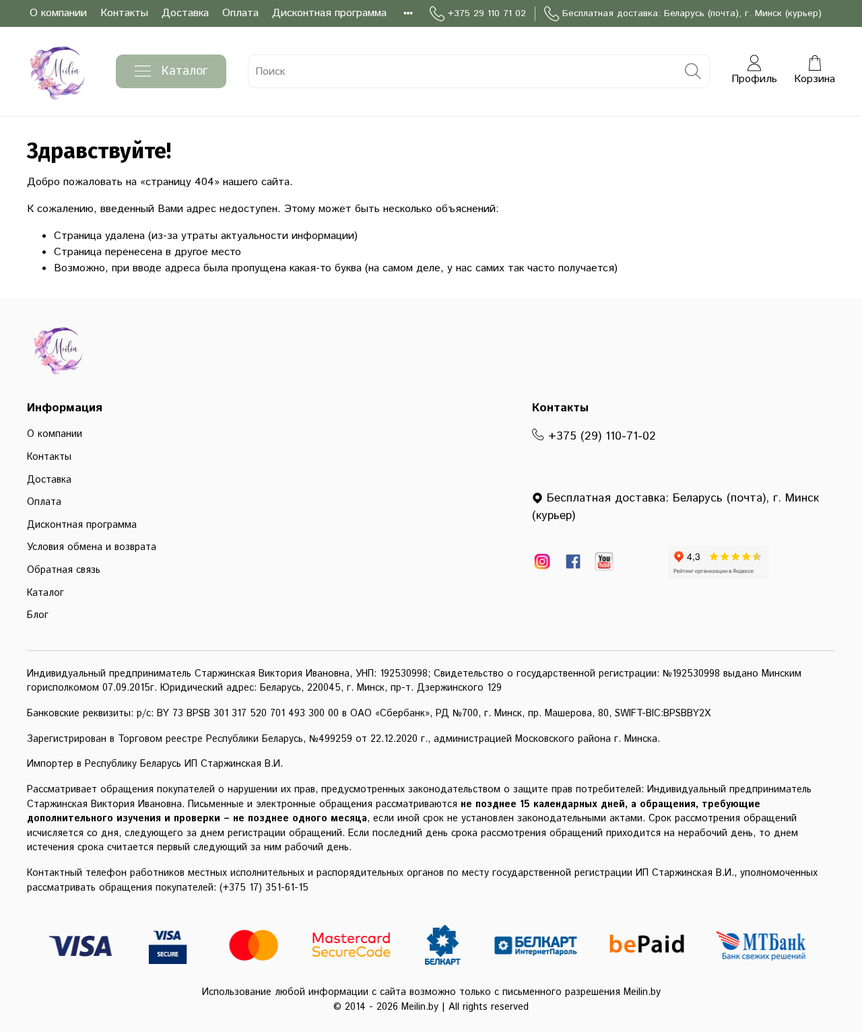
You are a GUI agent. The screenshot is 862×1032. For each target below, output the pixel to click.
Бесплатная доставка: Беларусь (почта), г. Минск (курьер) (692, 13)
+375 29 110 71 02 (487, 13)
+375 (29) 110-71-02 (600, 436)
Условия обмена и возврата (91, 547)
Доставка (185, 13)
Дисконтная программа (329, 13)
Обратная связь (63, 570)
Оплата (240, 13)
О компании (58, 13)
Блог (37, 615)
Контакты (124, 13)
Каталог (184, 71)
